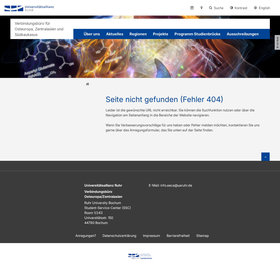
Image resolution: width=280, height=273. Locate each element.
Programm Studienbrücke (198, 34)
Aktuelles (114, 34)
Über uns (92, 34)
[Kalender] (192, 8)
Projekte (160, 34)
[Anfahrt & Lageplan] (201, 8)
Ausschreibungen (243, 34)
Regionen (138, 34)
